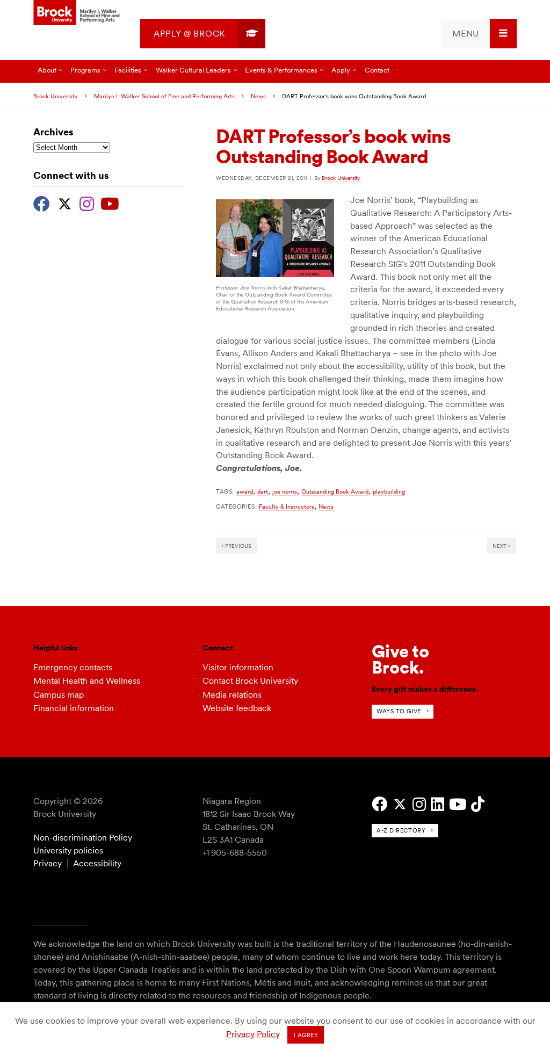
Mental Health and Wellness (86, 681)
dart (262, 491)
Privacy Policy (253, 1034)
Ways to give (399, 711)
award (244, 491)
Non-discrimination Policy (82, 837)
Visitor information (237, 667)
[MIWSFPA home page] (77, 13)
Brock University (55, 96)
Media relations (232, 695)
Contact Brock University (250, 681)
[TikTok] (477, 804)
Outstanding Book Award (334, 491)
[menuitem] (202, 33)
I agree (306, 1035)
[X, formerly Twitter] (64, 202)
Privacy (47, 863)
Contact (377, 70)
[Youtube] (109, 202)
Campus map (58, 695)
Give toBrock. (400, 659)
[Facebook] (41, 202)
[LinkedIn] (437, 804)
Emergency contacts (72, 667)
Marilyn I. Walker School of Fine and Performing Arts (164, 96)
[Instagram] (86, 202)
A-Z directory (401, 830)
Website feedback (236, 708)
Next (500, 545)
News (258, 96)
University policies (68, 850)
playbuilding (389, 491)
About (47, 70)
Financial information (73, 708)
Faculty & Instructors (286, 506)
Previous (237, 545)
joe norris (284, 491)
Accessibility (97, 863)
